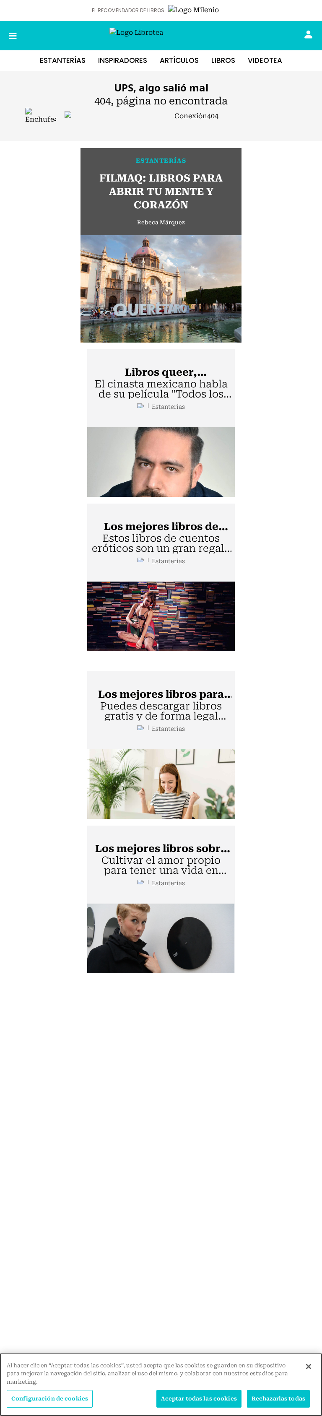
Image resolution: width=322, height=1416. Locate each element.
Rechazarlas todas (278, 1398)
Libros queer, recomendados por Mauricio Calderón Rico (161, 372)
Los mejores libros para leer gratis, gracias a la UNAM (161, 695)
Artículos (179, 60)
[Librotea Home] (161, 36)
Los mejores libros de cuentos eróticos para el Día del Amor (161, 527)
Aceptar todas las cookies (199, 1398)
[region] (161, 1384)
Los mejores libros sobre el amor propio (161, 849)
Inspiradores (122, 60)
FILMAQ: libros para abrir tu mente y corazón (161, 191)
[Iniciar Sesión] (308, 34)
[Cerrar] (308, 1366)
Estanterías (63, 60)
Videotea (265, 60)
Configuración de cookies (49, 1398)
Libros (223, 60)
